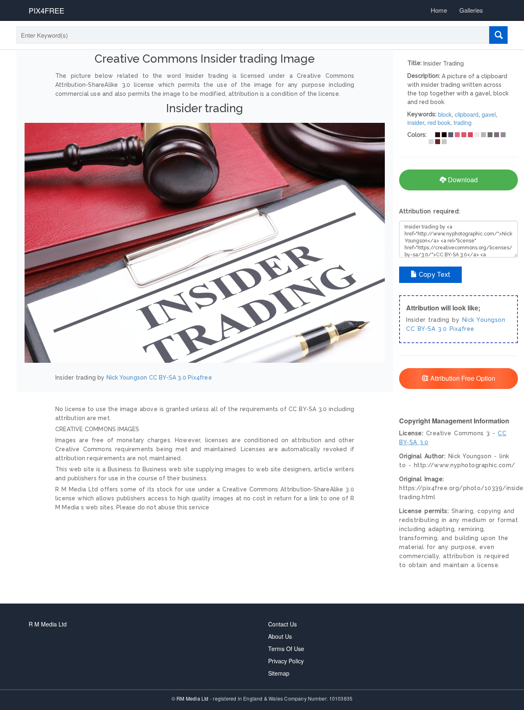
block (445, 114)
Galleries (471, 10)
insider (415, 122)
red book (438, 122)
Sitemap (278, 673)
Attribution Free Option (462, 378)
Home (439, 10)
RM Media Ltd (193, 698)
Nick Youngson (126, 377)
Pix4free (200, 377)
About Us (280, 636)
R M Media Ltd (48, 624)
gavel (489, 114)
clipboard (467, 114)
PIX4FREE (46, 10)
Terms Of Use (286, 648)
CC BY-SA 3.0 (167, 377)
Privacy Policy (286, 661)
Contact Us (282, 624)
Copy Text (433, 274)
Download (462, 179)
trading (463, 122)
